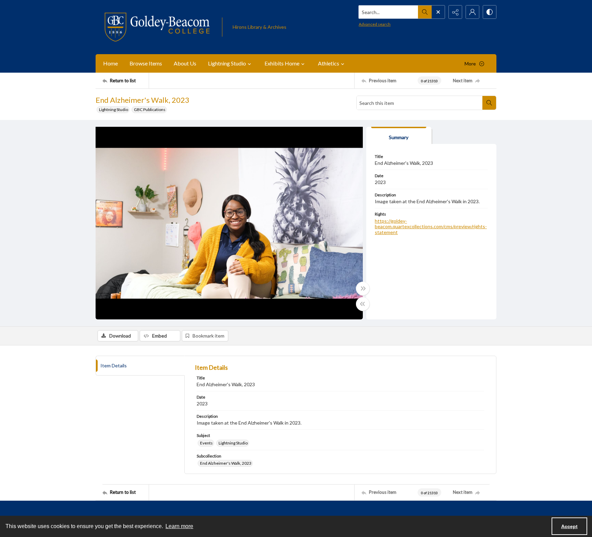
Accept (569, 526)
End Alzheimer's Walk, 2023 (225, 463)
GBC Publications (149, 109)
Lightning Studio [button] (227, 63)
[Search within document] (489, 103)
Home (110, 63)
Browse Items (146, 63)
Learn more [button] (179, 526)
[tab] (398, 135)
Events (206, 443)
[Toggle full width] (363, 288)
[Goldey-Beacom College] (157, 27)
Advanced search (375, 24)
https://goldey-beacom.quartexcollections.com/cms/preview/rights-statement (431, 226)
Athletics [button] (328, 63)
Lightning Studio (113, 109)
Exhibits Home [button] (281, 63)
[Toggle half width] (363, 304)
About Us (185, 63)
